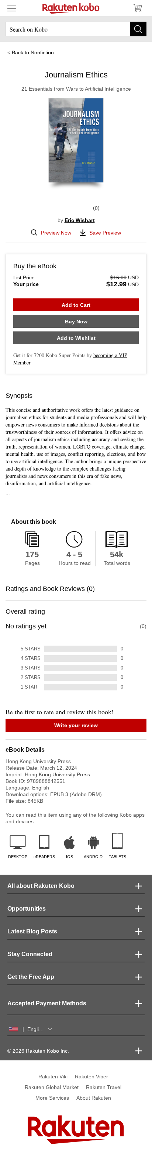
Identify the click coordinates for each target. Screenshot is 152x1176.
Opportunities (26, 908)
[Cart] (137, 8)
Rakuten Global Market (52, 1087)
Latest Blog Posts (32, 931)
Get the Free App (30, 977)
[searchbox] (76, 29)
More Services (52, 1098)
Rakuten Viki (53, 1076)
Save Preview (105, 233)
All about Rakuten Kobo (41, 886)
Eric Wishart (80, 220)
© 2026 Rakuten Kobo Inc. (38, 1051)
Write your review (76, 725)
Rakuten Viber (91, 1076)
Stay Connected (29, 954)
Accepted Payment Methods (46, 1003)
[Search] (138, 29)
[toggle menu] (12, 8)
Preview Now (56, 233)
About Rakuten (93, 1098)
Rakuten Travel (103, 1087)
